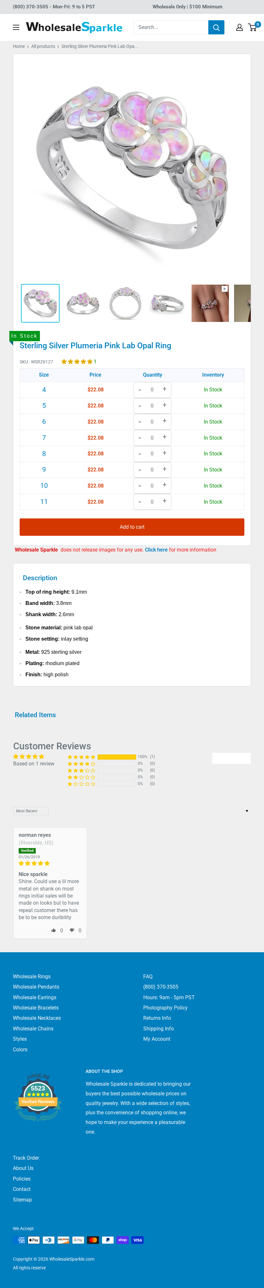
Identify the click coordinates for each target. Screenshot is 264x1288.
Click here (157, 550)
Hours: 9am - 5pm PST (169, 997)
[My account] (239, 27)
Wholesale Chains (33, 1029)
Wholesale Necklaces (37, 1018)
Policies (22, 1179)
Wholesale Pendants (36, 987)
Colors (20, 1049)
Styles (20, 1039)
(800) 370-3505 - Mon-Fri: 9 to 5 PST (54, 7)
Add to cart (132, 527)
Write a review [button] (231, 758)
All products (43, 46)
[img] (50, 863)
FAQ (148, 976)
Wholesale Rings (32, 976)
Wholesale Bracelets (36, 1008)
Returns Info (157, 1018)
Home (19, 46)
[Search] (216, 27)
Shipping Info (158, 1029)
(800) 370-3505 (160, 987)
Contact (22, 1189)
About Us (23, 1168)
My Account (156, 1039)
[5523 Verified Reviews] (38, 1132)
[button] (77, 362)
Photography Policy (165, 1008)
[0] (253, 27)
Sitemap (22, 1200)
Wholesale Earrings (34, 997)
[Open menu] (16, 27)
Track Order (26, 1158)
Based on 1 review (33, 764)
